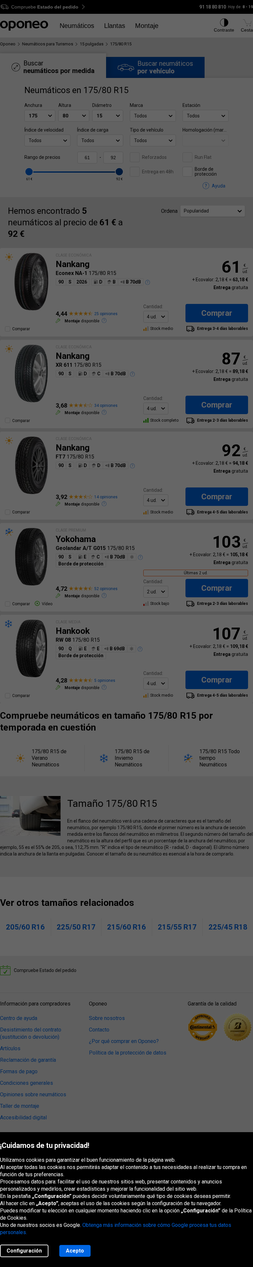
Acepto (75, 1251)
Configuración (24, 1251)
